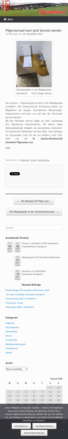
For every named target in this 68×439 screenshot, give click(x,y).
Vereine (9, 352)
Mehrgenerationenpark (16, 344)
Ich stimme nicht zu (44, 426)
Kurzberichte (43, 160)
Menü (10, 19)
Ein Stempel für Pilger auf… (34, 201)
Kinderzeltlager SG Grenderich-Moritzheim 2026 (27, 290)
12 (26, 395)
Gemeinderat (11, 331)
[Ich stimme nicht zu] (64, 421)
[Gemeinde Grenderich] (34, 8)
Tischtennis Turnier (14, 302)
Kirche (33, 160)
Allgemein (24, 160)
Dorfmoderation (12, 327)
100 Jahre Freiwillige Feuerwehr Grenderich (25, 294)
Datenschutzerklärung (34, 432)
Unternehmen (12, 348)
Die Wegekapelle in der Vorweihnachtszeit (34, 211)
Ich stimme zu (21, 426)
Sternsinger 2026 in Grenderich (20, 306)
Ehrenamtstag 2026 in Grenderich (21, 298)
